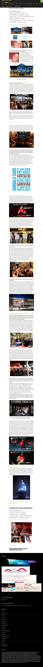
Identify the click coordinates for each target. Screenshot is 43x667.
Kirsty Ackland (24, 658)
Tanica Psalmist (12, 662)
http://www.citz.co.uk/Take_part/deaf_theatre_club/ (18, 218)
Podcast (3, 640)
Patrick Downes (13, 660)
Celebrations (4, 613)
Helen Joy (14, 656)
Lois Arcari (8, 659)
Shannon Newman (28, 661)
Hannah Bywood (4, 656)
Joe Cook (39, 656)
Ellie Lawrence (20, 654)
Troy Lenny (21, 662)
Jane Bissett (27, 656)
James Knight (22, 656)
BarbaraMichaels (31, 652)
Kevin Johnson (9, 658)
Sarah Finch (23, 661)
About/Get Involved (9, 6)
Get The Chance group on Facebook (10, 605)
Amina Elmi (10, 652)
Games (40, 3)
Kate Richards (37, 657)
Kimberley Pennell (19, 658)
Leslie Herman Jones (37, 658)
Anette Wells (14, 652)
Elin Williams (9, 654)
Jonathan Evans (8, 657)
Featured (3, 619)
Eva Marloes (14, 655)
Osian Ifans (3, 660)
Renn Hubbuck (24, 660)
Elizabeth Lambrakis (15, 654)
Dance (17, 3)
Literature (3, 6)
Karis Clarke (24, 657)
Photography (4, 638)
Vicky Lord (24, 662)
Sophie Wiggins (37, 661)
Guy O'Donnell (17, 24)
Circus (37, 3)
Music (6, 3)
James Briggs (18, 656)
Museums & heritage (11, 3)
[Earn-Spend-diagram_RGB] (21, 562)
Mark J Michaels (31, 659)
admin (3, 652)
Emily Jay (35, 654)
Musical (3, 634)
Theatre (3, 3)
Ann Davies (19, 652)
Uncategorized (4, 645)
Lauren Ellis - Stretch (30, 658)
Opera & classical (29, 3)
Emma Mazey (4, 655)
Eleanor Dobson (4, 654)
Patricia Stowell (8, 660)
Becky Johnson (37, 652)
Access (11, 548)
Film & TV (20, 3)
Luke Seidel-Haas (26, 659)
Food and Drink (4, 625)
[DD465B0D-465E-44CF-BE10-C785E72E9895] (21, 587)
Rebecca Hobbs (18, 660)
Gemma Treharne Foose (32, 655)
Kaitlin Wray (20, 657)
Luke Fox (21, 659)
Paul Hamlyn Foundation (14, 549)
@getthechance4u (4, 599)
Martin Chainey (36, 659)
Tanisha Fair (17, 662)
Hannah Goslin (9, 656)
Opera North (25, 548)
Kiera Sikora (14, 658)
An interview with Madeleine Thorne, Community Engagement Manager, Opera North (20, 515)
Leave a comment (25, 24)
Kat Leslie (28, 657)
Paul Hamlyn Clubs (14, 121)
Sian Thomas (33, 661)
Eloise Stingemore (26, 654)
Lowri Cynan (17, 659)
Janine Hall (31, 656)
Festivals (3, 621)
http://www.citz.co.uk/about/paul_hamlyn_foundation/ (19, 81)
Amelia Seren (6, 652)
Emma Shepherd (8, 655)
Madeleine (19, 548)
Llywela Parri (4, 659)
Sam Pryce (9, 661)
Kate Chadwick (32, 657)
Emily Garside (31, 654)
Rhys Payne (33, 660)
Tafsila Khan (7, 662)
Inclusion (15, 548)
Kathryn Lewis (4, 658)
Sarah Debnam (18, 661)
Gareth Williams (25, 655)
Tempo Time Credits (17, 6)
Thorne (20, 549)
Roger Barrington (4, 661)
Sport (24, 3)
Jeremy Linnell (35, 656)
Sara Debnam (13, 661)
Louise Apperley (12, 659)
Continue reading (12, 544)
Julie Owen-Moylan (14, 657)
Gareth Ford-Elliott (19, 655)
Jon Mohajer (4, 657)
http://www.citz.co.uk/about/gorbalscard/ (16, 195)
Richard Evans (37, 660)
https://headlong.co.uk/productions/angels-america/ (18, 501)
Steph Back (3, 662)
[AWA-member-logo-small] (16, 570)
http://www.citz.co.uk (13, 503)
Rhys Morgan (29, 660)
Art (33, 3)
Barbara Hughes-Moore (25, 652)
